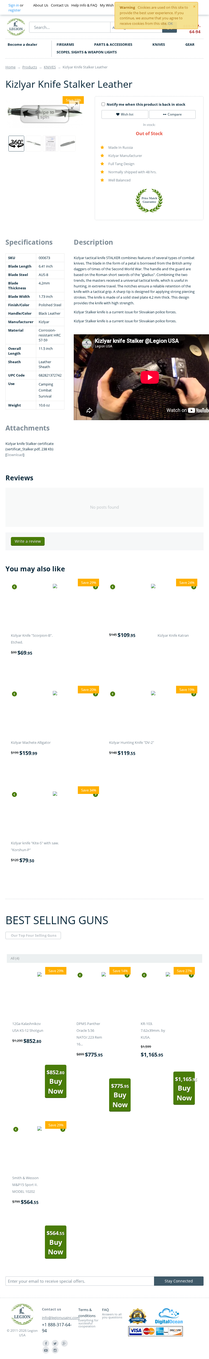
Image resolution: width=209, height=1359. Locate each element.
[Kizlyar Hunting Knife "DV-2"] (153, 693)
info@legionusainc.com (60, 1317)
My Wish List (110, 5)
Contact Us (60, 5)
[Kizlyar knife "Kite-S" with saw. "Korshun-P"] (55, 794)
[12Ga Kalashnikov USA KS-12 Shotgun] (39, 975)
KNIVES (158, 44)
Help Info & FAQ (84, 5)
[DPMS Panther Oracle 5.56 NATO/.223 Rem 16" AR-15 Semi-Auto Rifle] (104, 975)
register (14, 10)
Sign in (13, 5)
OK (170, 23)
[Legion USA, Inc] (16, 26)
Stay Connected (179, 1281)
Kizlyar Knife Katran (173, 635)
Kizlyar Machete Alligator (31, 742)
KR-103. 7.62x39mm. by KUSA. (153, 1030)
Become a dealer (22, 44)
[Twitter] (55, 1343)
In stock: (149, 124)
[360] (16, 143)
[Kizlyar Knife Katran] (153, 586)
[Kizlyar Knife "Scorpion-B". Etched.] (55, 586)
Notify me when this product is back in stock (146, 104)
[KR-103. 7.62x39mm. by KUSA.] (168, 975)
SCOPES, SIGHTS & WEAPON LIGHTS (87, 52)
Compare (175, 114)
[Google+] (64, 1343)
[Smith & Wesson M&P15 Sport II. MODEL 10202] (39, 1129)
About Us (40, 5)
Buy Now (55, 1082)
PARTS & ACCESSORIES (113, 44)
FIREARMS (65, 44)
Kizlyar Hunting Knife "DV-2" (131, 742)
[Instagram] (55, 1350)
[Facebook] (45, 1343)
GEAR (190, 44)
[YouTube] (45, 1350)
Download (15, 454)
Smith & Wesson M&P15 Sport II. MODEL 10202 (25, 1184)
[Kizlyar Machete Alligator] (55, 693)
